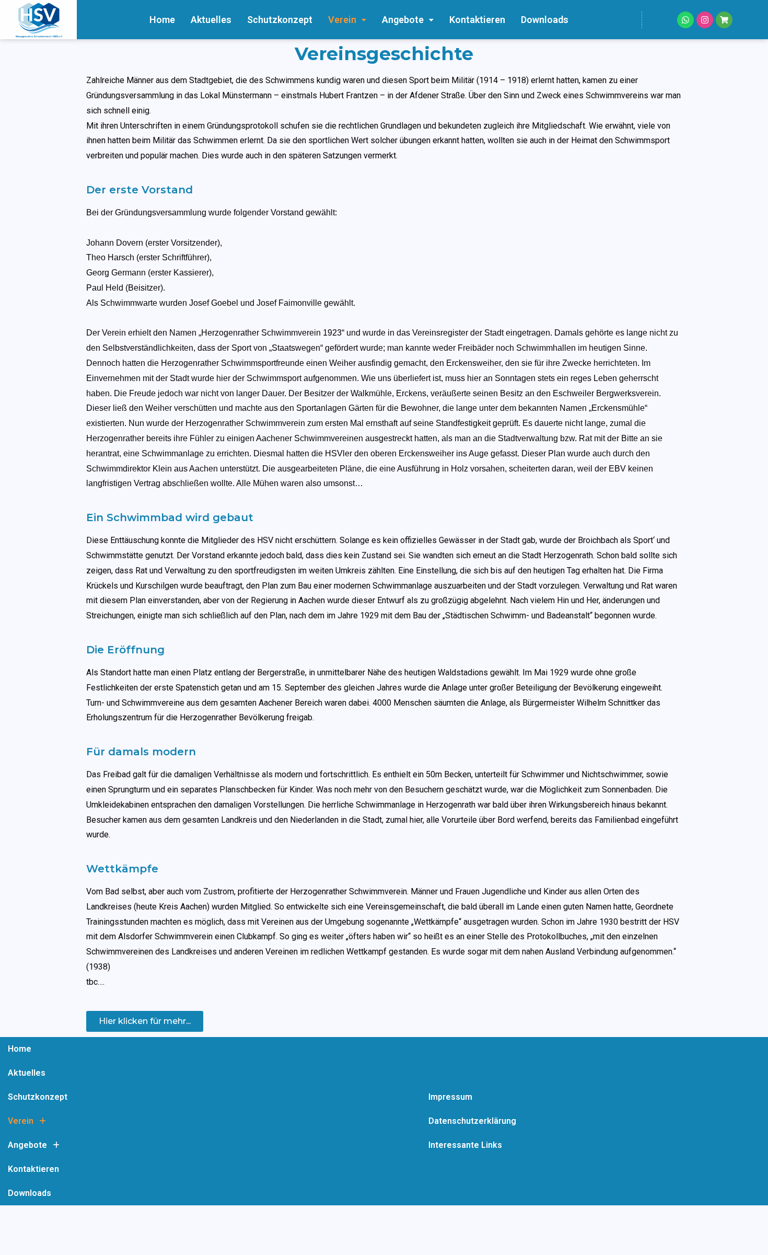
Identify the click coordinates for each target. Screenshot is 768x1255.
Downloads (544, 19)
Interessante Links (465, 1145)
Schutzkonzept (279, 19)
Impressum (450, 1097)
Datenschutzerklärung (472, 1121)
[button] (347, 19)
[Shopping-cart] (724, 19)
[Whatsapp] (685, 19)
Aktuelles (211, 19)
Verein (342, 19)
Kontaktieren (477, 19)
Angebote (403, 19)
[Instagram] (704, 19)
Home (162, 19)
